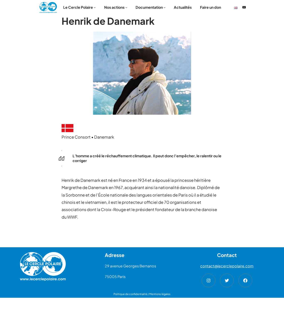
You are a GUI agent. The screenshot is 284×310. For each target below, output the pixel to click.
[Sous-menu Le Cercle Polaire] (95, 7)
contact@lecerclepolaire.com (226, 266)
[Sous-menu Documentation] (164, 7)
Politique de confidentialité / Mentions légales (142, 294)
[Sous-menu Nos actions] (126, 7)
